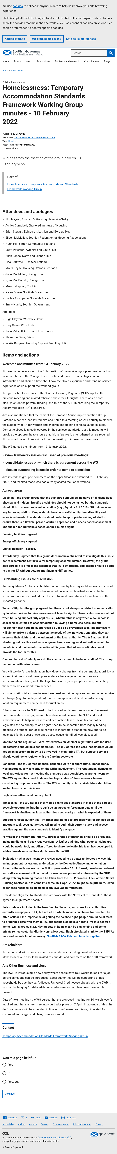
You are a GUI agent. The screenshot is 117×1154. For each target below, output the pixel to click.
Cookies (44, 1124)
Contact (33, 1124)
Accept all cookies (15, 38)
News (29, 61)
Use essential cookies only (46, 38)
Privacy (99, 1124)
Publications (43, 61)
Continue (10, 1093)
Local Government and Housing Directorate (34, 137)
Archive (21, 1124)
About (5, 61)
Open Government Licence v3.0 (54, 1137)
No (10, 1073)
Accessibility (8, 1124)
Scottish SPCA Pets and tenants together (73, 936)
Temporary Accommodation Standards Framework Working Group (45, 1036)
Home (5, 70)
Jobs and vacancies (82, 1124)
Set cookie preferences (81, 39)
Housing (12, 141)
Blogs (107, 61)
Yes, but (14, 1081)
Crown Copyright (61, 1124)
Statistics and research (67, 61)
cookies (18, 6)
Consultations (91, 61)
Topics (17, 61)
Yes (11, 1064)
